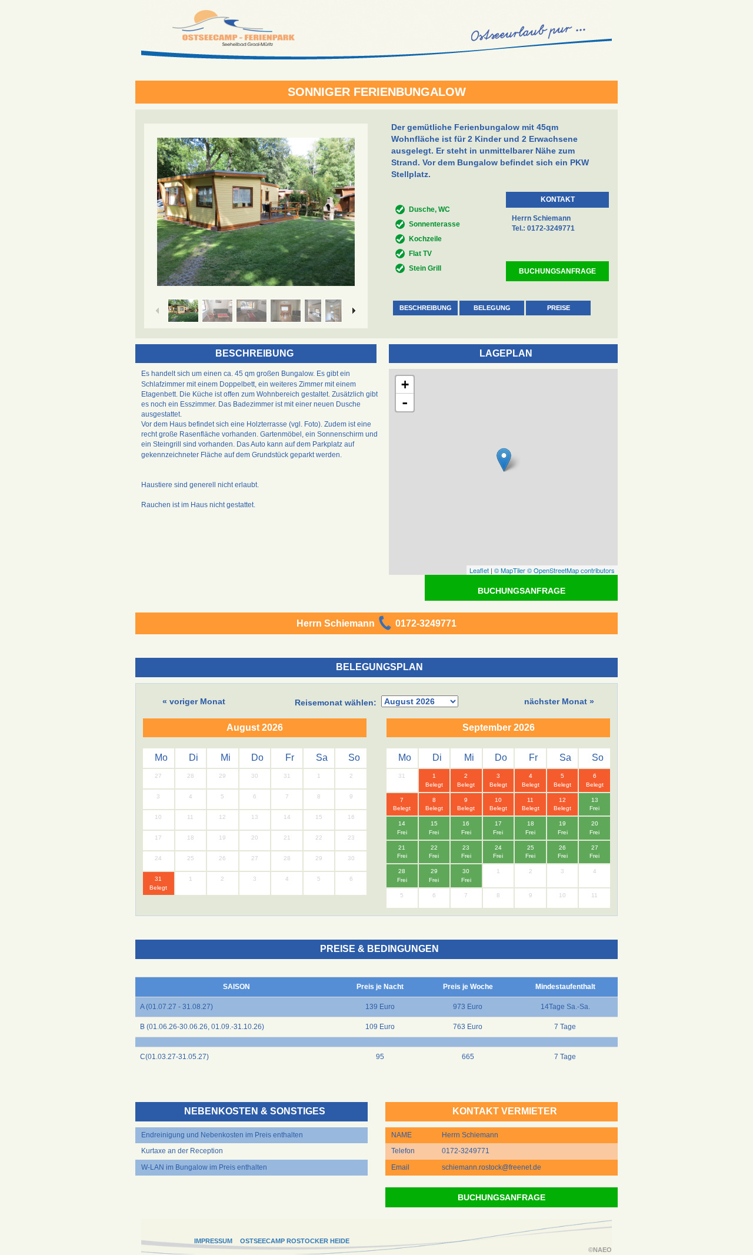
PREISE (558, 307)
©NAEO (600, 1249)
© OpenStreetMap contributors (571, 570)
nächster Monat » (559, 701)
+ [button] (405, 384)
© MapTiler (509, 570)
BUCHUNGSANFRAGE (557, 271)
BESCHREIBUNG (425, 307)
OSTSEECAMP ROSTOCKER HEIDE (294, 1240)
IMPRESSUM (213, 1240)
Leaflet (479, 570)
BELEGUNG (492, 307)
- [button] (405, 402)
